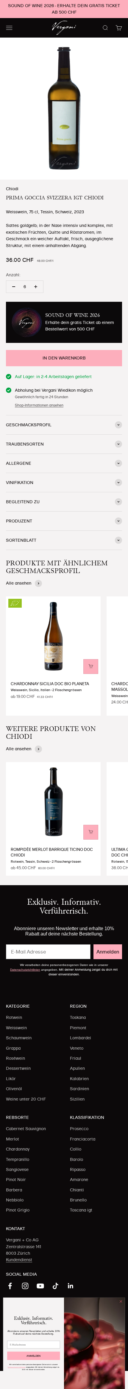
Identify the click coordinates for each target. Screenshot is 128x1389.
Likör (11, 1078)
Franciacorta (82, 1139)
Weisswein (16, 1027)
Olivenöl (14, 1088)
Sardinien (79, 1088)
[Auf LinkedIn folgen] (71, 1286)
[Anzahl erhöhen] (35, 287)
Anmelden (107, 952)
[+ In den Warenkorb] (90, 666)
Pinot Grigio (17, 1210)
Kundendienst (19, 1259)
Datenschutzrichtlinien (25, 969)
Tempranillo (17, 1159)
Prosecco (79, 1128)
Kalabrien (79, 1078)
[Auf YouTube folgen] (40, 1286)
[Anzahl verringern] (13, 287)
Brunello (78, 1200)
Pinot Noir (16, 1179)
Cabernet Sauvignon (26, 1128)
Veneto (76, 1048)
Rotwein (14, 1017)
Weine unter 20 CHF (26, 1099)
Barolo (76, 1159)
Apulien (77, 1068)
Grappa (13, 1048)
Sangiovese (17, 1169)
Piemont (78, 1027)
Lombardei (80, 1037)
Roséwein (15, 1058)
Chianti (77, 1190)
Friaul (75, 1058)
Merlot (12, 1139)
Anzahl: (13, 275)
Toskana (78, 1017)
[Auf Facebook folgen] (10, 1286)
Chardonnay (17, 1149)
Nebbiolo (15, 1200)
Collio (75, 1149)
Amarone (79, 1179)
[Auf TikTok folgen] (55, 1286)
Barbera (14, 1190)
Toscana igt (81, 1210)
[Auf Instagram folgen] (25, 1286)
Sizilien (77, 1099)
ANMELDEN (33, 1355)
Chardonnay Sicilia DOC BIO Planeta (50, 683)
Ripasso (77, 1169)
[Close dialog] (121, 1301)
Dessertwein (18, 1068)
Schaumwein (19, 1037)
